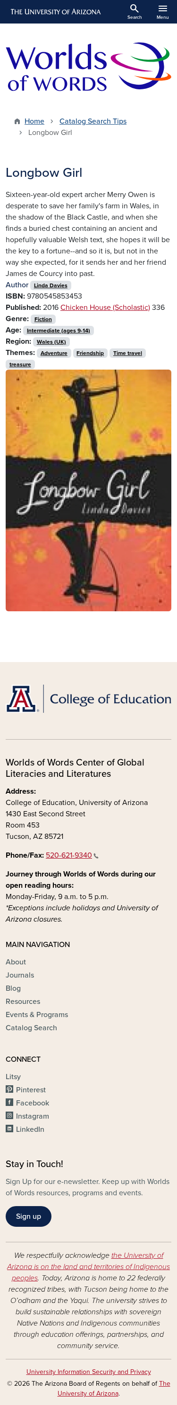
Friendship (90, 353)
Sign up (28, 1216)
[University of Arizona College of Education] (88, 699)
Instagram (32, 1116)
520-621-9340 (69, 855)
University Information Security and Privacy (88, 1372)
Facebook (32, 1103)
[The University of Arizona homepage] (55, 12)
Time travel (127, 353)
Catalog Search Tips (92, 121)
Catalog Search (31, 1028)
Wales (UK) (51, 342)
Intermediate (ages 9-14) (58, 330)
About (16, 962)
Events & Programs (37, 1014)
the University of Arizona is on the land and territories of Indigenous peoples (88, 1267)
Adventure (54, 353)
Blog (13, 988)
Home (34, 121)
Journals (20, 975)
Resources (23, 1001)
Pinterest (31, 1090)
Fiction (43, 319)
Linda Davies (50, 285)
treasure (20, 364)
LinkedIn (30, 1129)
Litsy (13, 1076)
